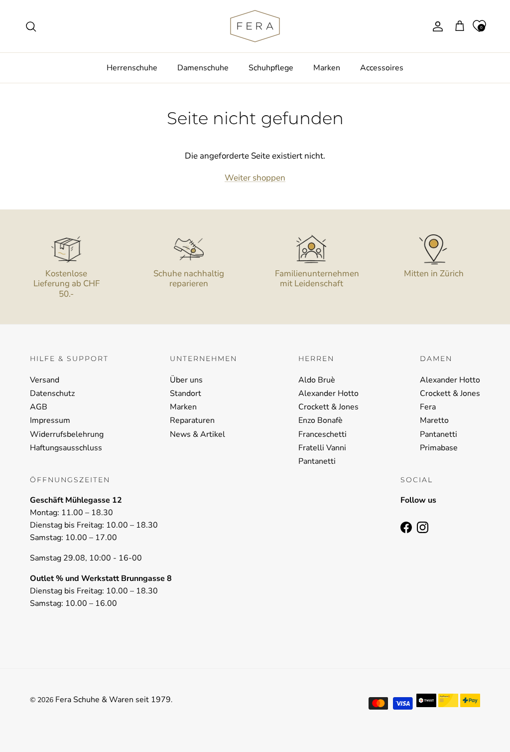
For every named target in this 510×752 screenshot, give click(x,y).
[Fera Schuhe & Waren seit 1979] (255, 26)
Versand (44, 380)
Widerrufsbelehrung (67, 434)
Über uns (186, 380)
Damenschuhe (203, 67)
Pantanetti (317, 461)
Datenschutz (52, 393)
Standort (185, 393)
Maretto (434, 420)
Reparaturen (192, 420)
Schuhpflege (271, 67)
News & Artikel (197, 434)
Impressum (50, 420)
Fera (428, 406)
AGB (38, 406)
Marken (326, 67)
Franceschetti (322, 434)
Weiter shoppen (255, 178)
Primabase (439, 447)
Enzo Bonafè (320, 420)
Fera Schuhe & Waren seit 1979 (113, 699)
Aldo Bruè (316, 380)
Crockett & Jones (328, 406)
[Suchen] (31, 26)
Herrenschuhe (132, 67)
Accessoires (381, 67)
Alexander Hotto (328, 393)
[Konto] (436, 26)
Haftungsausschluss (66, 447)
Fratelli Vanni (322, 447)
